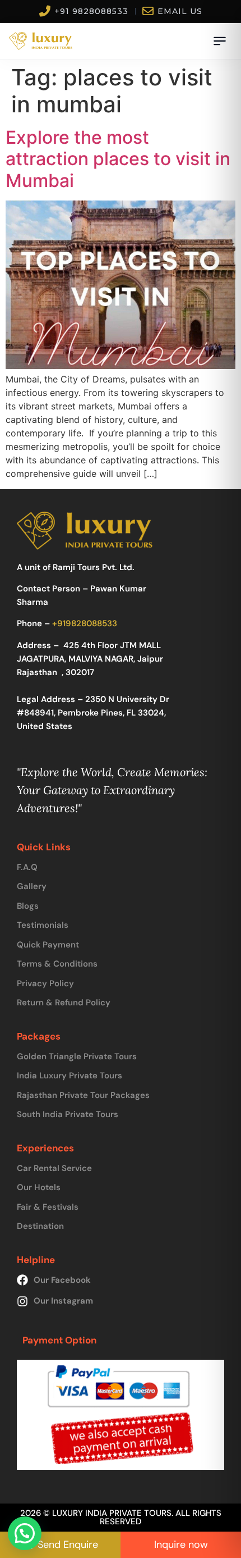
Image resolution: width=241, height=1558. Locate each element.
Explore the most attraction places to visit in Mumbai (118, 159)
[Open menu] (219, 41)
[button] (24, 1533)
